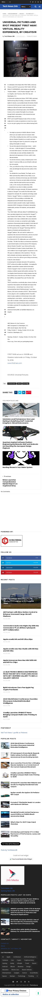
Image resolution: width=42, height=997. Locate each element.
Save (29, 392)
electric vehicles (27, 970)
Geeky (12, 963)
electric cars (15, 970)
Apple (8, 957)
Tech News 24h (7, 888)
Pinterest (22, 572)
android (4, 966)
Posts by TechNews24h (9, 850)
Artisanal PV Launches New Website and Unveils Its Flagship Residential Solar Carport (26, 784)
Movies (21, 13)
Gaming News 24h (8, 891)
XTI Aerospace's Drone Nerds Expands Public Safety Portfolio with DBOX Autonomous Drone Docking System (25, 755)
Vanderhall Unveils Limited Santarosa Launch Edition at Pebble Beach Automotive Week (25, 814)
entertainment (12, 13)
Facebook (22, 558)
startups (12, 976)
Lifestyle (19, 963)
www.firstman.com (15, 363)
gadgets (16, 973)
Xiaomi (34, 963)
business (20, 966)
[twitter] (32, 2)
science (24, 973)
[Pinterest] (38, 2)
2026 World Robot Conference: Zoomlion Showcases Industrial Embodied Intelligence (22, 745)
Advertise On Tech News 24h (11, 948)
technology (30, 13)
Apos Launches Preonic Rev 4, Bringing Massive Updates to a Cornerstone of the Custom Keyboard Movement (25, 765)
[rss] (40, 2)
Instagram (22, 567)
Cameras (5, 960)
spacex (4, 976)
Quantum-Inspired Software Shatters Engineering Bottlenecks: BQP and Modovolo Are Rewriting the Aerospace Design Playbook (20, 445)
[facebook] (30, 2)
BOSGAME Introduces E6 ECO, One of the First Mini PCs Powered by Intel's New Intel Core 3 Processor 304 (25, 921)
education (5, 970)
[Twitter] (17, 982)
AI (3, 957)
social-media (34, 973)
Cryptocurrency (29, 960)
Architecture (17, 957)
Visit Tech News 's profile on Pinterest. (14, 733)
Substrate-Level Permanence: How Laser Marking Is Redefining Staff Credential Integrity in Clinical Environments (19, 421)
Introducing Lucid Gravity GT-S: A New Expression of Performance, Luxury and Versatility (25, 834)
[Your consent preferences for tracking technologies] (38, 993)
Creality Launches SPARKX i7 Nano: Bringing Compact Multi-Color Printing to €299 (25, 775)
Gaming (4, 963)
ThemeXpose (34, 985)
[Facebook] (13, 982)
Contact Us (5, 943)
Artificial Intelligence (30, 957)
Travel (27, 963)
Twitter (22, 562)
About (3, 946)
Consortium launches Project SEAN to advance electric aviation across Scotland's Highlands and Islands (25, 901)
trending (31, 976)
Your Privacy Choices (17, 991)
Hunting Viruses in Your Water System (17, 467)
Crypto (19, 960)
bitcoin (13, 966)
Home (4, 13)
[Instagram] (35, 2)
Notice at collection (11, 994)
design (28, 966)
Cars (12, 960)
